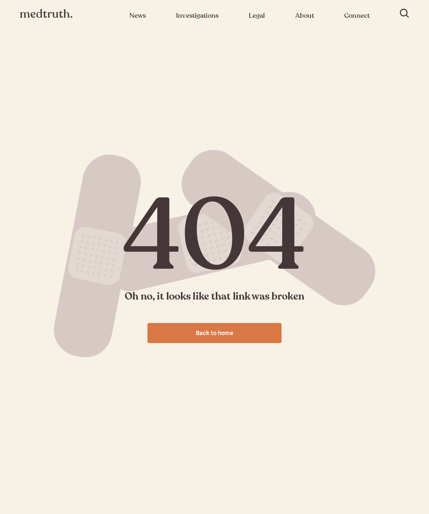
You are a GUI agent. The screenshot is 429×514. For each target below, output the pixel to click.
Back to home (214, 333)
